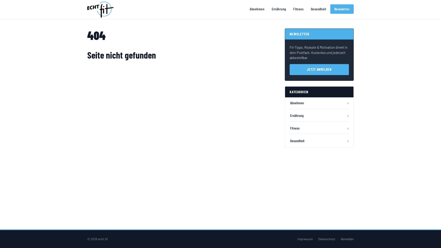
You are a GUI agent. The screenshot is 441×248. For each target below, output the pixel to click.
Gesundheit (318, 9)
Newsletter (342, 9)
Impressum (305, 239)
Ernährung (279, 9)
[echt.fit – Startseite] (100, 10)
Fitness (298, 9)
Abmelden (347, 239)
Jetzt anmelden (319, 69)
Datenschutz (326, 239)
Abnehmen (257, 9)
